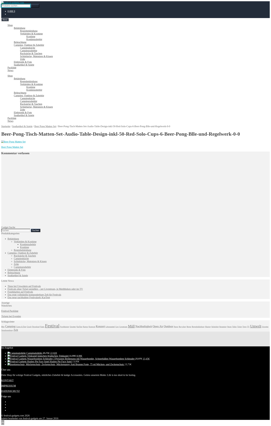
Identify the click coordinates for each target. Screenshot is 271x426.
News (10, 70)
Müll (131, 326)
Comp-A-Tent (21, 327)
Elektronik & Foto (23, 62)
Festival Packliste (9, 311)
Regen (189, 327)
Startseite (5, 126)
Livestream (123, 327)
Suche (35, 6)
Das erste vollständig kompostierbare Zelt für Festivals (34, 294)
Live (117, 327)
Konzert (100, 326)
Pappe (176, 327)
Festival (52, 325)
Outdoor (168, 326)
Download (36, 327)
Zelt (15, 329)
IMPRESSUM (8, 385)
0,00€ (11, 11)
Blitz (3, 327)
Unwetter (265, 327)
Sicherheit (215, 327)
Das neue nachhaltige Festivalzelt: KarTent (29, 297)
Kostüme (30, 36)
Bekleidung (19, 28)
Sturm (229, 327)
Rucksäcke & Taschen (31, 53)
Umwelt (255, 326)
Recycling (182, 327)
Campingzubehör (28, 50)
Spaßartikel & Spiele (24, 64)
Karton (85, 327)
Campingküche (27, 47)
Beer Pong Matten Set (45, 126)
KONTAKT (7, 380)
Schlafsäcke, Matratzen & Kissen (36, 56)
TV (248, 327)
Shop (10, 25)
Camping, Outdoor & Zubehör (29, 45)
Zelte (22, 59)
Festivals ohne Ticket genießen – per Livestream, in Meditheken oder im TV (45, 289)
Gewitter (73, 327)
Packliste (12, 67)
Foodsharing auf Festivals (20, 291)
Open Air (158, 326)
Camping (10, 326)
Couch (29, 327)
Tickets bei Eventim (11, 316)
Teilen (234, 327)
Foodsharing (64, 327)
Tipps (244, 327)
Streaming (223, 327)
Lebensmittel (110, 327)
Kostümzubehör (34, 39)
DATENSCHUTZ (10, 391)
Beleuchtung (20, 42)
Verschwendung (7, 330)
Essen (42, 327)
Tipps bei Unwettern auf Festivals (24, 286)
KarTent (79, 327)
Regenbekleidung (28, 31)
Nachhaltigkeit (143, 326)
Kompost (92, 327)
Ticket (239, 327)
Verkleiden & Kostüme (31, 33)
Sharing (208, 327)
